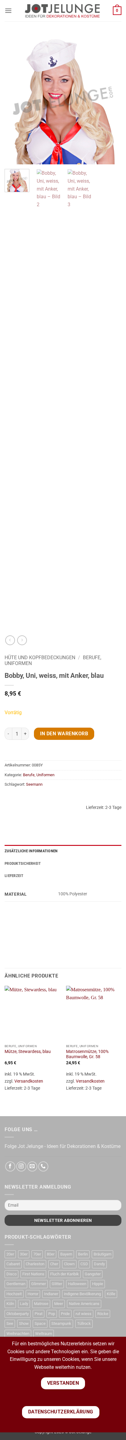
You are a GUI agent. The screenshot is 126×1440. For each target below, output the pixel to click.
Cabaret (13, 1264)
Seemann (34, 784)
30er (24, 1254)
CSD (84, 1264)
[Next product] (10, 640)
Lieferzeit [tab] (14, 875)
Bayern (66, 1254)
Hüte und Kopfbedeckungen (40, 657)
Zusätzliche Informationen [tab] (31, 851)
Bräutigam (102, 1254)
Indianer (51, 1294)
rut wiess (83, 1313)
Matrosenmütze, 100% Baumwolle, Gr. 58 (87, 1054)
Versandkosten (28, 1081)
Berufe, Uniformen (38, 775)
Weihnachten (17, 1333)
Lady (24, 1303)
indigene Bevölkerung (82, 1294)
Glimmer (38, 1283)
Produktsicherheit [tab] (23, 863)
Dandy (99, 1264)
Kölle (111, 1294)
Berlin (83, 1254)
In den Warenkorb (64, 733)
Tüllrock (84, 1323)
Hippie (97, 1283)
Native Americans (84, 1303)
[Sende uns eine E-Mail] (32, 1166)
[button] (8, 10)
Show (24, 1323)
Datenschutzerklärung (60, 1412)
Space (40, 1323)
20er (10, 1254)
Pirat (39, 1313)
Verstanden (63, 1383)
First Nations (33, 1274)
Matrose (41, 1303)
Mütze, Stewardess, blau (28, 1051)
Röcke (102, 1313)
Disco (11, 1274)
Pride (65, 1313)
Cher (54, 1264)
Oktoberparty (17, 1313)
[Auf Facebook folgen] (10, 1166)
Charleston (35, 1264)
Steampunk (61, 1323)
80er (50, 1254)
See (9, 1323)
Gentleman (15, 1283)
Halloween (77, 1283)
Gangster (93, 1274)
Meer (58, 1303)
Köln (10, 1303)
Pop (51, 1313)
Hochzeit (14, 1294)
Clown (69, 1264)
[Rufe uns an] (43, 1166)
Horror (33, 1294)
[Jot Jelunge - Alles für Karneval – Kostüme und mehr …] (62, 10)
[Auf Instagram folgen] (21, 1166)
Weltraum (43, 1333)
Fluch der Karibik (64, 1274)
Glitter (57, 1283)
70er (37, 1254)
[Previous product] (22, 640)
